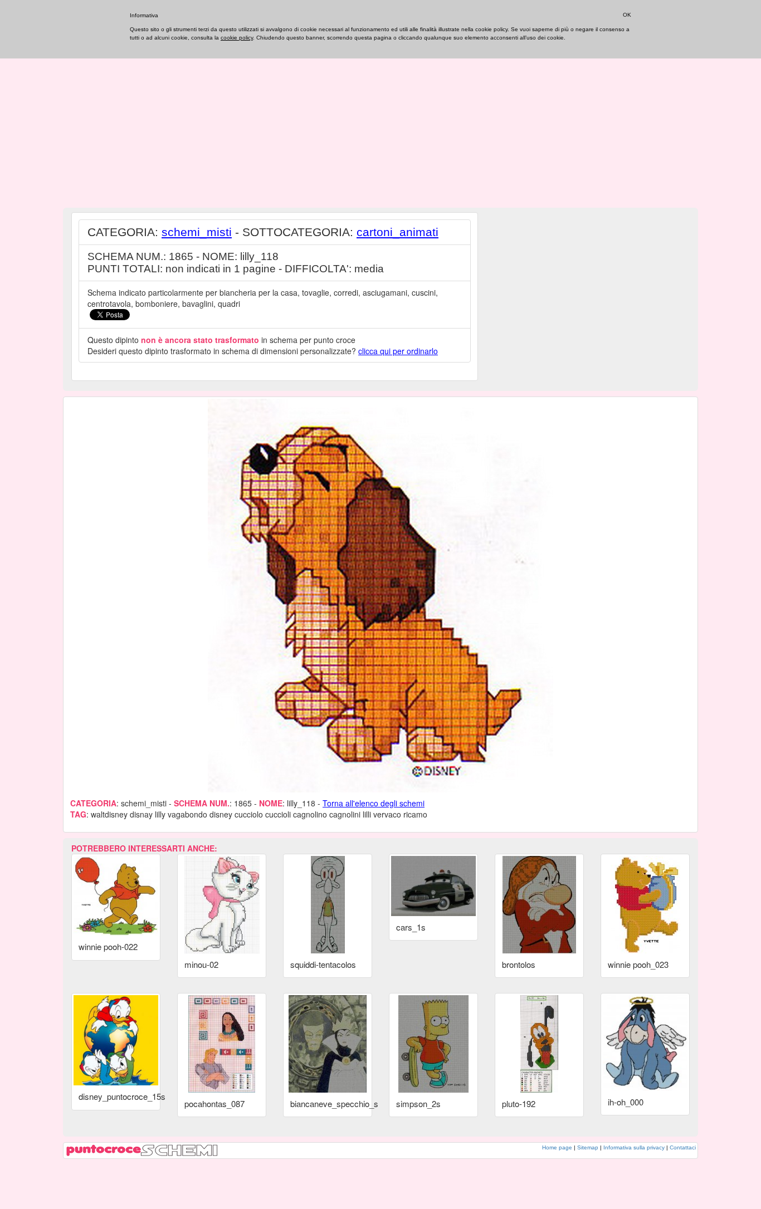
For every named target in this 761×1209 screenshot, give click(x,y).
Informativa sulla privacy (634, 1147)
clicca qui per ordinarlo (398, 350)
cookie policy (237, 38)
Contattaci (683, 1147)
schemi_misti (197, 232)
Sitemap (587, 1147)
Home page (557, 1147)
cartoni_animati (397, 232)
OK (627, 15)
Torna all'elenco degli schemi (374, 803)
